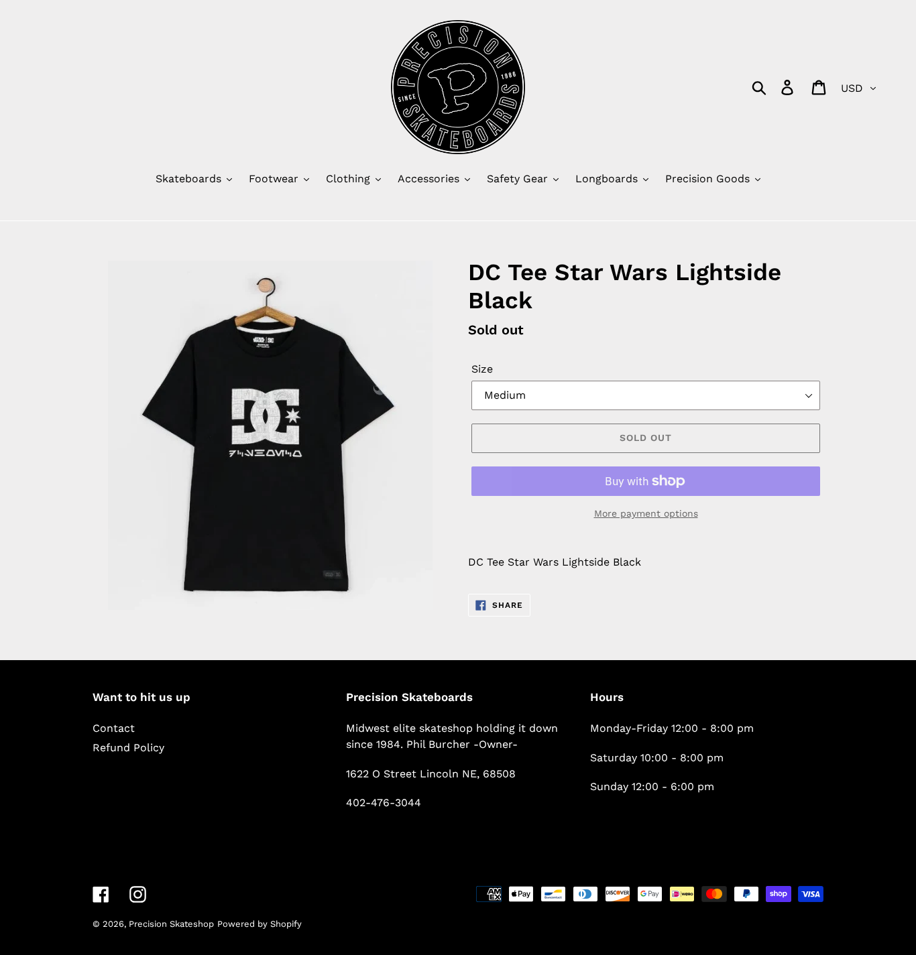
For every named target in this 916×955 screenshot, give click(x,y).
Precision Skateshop (171, 924)
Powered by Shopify (259, 924)
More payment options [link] (646, 513)
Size (482, 369)
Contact (114, 728)
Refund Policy (128, 747)
